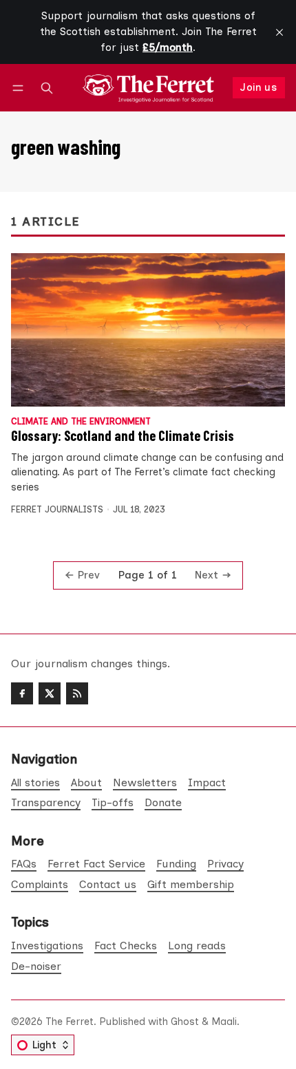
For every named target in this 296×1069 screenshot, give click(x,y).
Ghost (185, 1021)
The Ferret (69, 1021)
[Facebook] (22, 693)
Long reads (197, 945)
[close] (279, 32)
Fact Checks (125, 945)
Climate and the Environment (81, 422)
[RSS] (77, 693)
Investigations (47, 945)
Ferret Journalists (57, 509)
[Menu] (20, 87)
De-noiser (36, 966)
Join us (258, 87)
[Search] (47, 87)
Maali (224, 1021)
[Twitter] (50, 693)
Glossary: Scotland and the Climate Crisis (122, 435)
